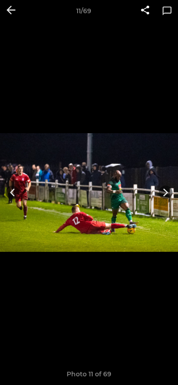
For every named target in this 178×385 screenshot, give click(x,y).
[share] (145, 11)
